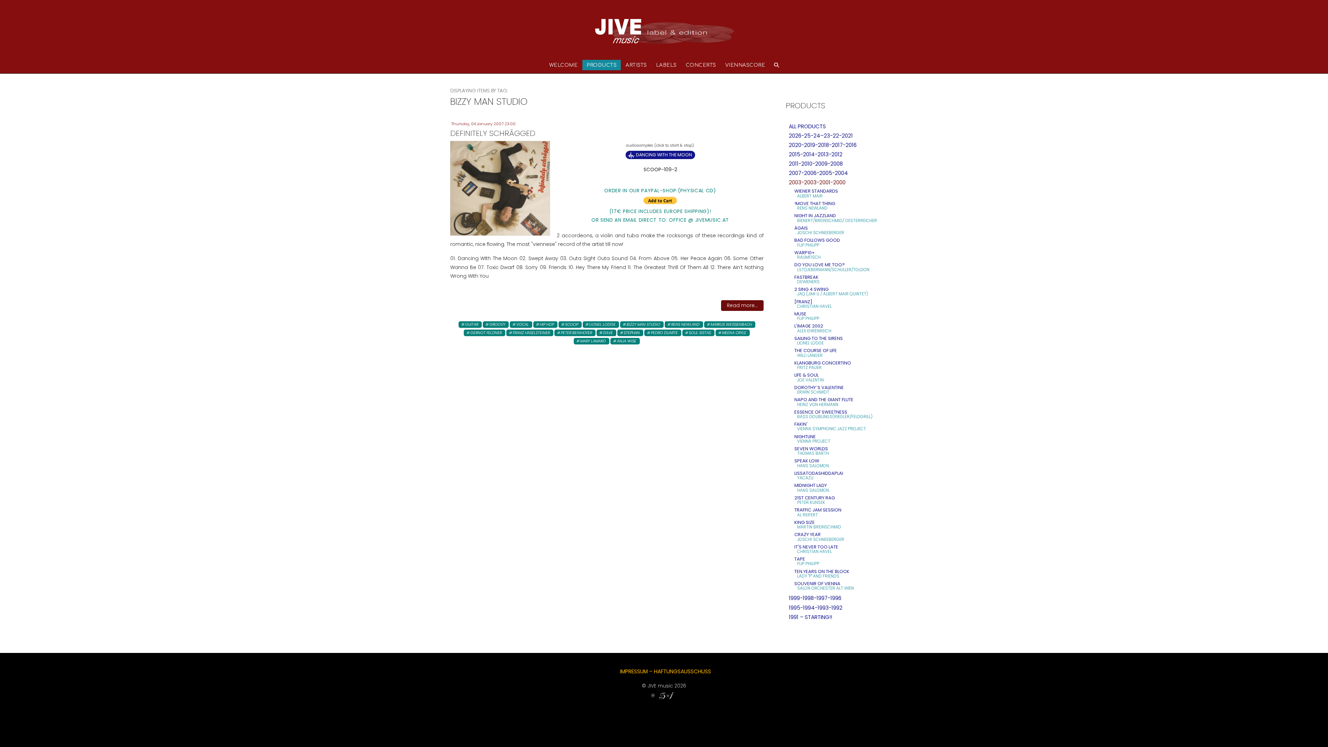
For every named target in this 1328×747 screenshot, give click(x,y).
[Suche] (776, 65)
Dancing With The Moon (664, 155)
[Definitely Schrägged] (500, 187)
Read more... (742, 305)
